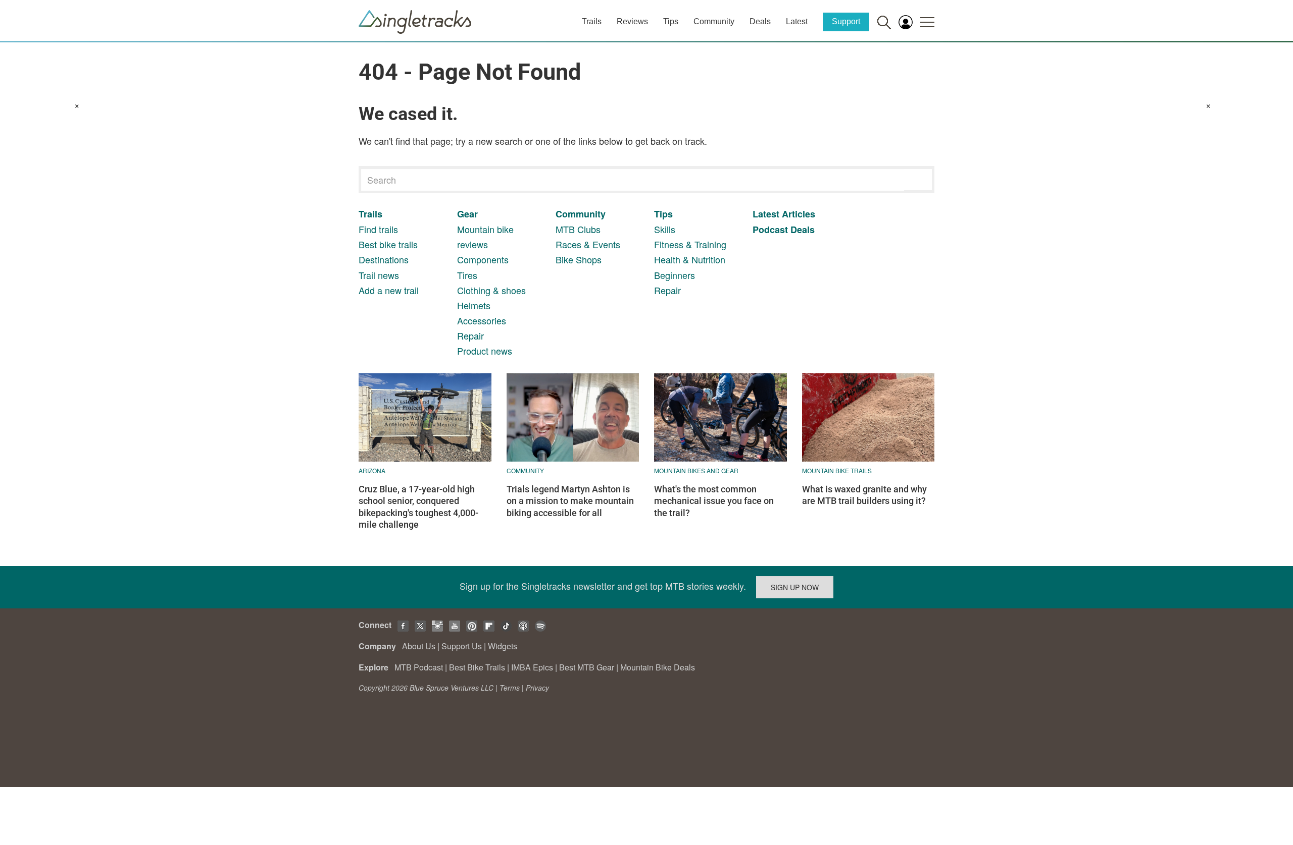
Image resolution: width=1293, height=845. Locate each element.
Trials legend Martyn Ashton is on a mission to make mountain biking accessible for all (570, 501)
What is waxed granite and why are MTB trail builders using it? (864, 495)
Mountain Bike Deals (657, 667)
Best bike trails (388, 244)
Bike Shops (579, 259)
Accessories (481, 320)
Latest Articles (784, 213)
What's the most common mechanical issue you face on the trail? (714, 501)
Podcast (770, 229)
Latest (797, 21)
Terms (510, 688)
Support (846, 21)
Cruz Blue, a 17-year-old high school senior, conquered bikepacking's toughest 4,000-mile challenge (418, 507)
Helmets (473, 305)
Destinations (384, 259)
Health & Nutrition (689, 259)
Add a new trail (389, 290)
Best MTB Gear (586, 667)
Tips (670, 21)
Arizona (372, 470)
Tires (467, 274)
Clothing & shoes (491, 290)
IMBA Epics (532, 667)
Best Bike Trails (477, 667)
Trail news (379, 274)
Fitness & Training (690, 244)
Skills (664, 229)
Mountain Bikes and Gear (696, 470)
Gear (467, 213)
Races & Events (588, 244)
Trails (592, 21)
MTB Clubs (578, 229)
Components (483, 259)
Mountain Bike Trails (837, 470)
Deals (760, 21)
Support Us (461, 646)
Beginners (674, 274)
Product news (484, 350)
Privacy (537, 688)
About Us (418, 646)
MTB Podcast (418, 667)
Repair (470, 335)
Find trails (378, 229)
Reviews (632, 21)
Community (713, 21)
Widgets (502, 646)
